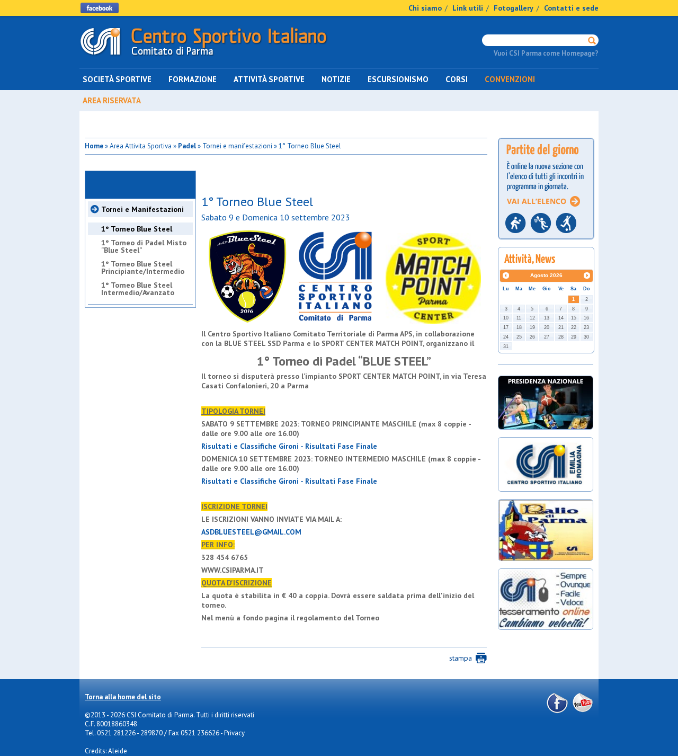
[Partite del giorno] (546, 242)
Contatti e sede (571, 8)
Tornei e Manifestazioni (142, 209)
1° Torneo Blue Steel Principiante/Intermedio (142, 267)
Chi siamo (425, 8)
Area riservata (112, 100)
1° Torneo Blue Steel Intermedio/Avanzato (137, 288)
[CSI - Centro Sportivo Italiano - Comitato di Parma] (203, 57)
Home (94, 145)
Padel (187, 145)
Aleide (117, 750)
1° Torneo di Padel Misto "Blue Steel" (143, 246)
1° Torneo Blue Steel (136, 229)
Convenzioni (510, 79)
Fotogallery (513, 8)
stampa (460, 658)
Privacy (234, 732)
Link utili (467, 8)
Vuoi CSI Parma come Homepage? (546, 53)
